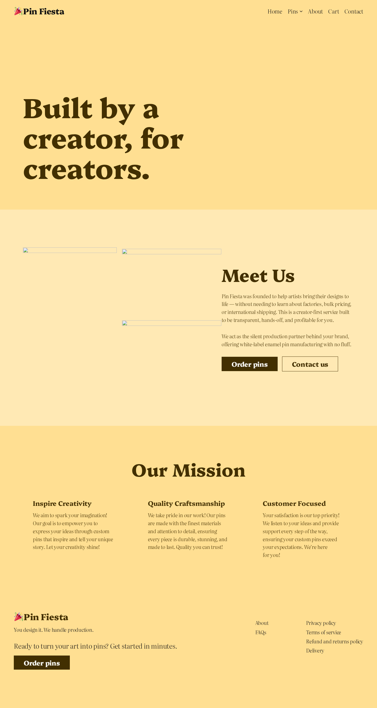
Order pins (42, 662)
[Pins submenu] (301, 11)
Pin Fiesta (43, 11)
